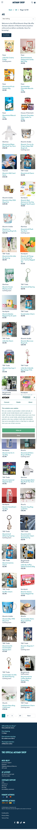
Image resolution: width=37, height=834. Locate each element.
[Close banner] (34, 397)
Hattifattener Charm (28, 706)
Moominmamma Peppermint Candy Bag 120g (27, 59)
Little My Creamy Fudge (8, 58)
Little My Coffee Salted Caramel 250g (28, 566)
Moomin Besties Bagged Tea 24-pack (9, 315)
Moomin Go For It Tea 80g (8, 454)
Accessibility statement (8, 789)
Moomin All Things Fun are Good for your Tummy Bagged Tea (28, 259)
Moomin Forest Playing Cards (7, 288)
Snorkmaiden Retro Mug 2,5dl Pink (27, 620)
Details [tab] (18, 402)
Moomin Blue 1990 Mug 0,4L (8, 620)
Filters (6, 35)
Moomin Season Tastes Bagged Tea (27, 593)
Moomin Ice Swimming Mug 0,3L (9, 230)
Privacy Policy (5, 815)
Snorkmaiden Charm (28, 314)
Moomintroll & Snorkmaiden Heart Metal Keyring (27, 536)
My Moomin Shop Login (8, 774)
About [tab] (30, 402)
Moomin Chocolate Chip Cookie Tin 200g (27, 117)
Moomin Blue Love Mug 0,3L (27, 342)
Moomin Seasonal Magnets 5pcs (8, 481)
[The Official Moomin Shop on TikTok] (21, 823)
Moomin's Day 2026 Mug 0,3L (9, 201)
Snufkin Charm (7, 592)
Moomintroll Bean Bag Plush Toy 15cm (9, 145)
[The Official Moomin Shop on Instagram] (18, 823)
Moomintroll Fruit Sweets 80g (8, 87)
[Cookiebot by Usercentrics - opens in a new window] (23, 397)
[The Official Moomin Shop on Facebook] (15, 823)
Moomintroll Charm (27, 173)
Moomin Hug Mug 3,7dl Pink (27, 508)
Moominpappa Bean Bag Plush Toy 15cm (28, 481)
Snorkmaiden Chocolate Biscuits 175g (27, 88)
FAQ (3, 782)
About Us (4, 786)
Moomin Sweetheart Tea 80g (9, 508)
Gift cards (4, 768)
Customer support (6, 762)
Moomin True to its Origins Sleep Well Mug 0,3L (27, 146)
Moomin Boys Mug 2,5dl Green (8, 706)
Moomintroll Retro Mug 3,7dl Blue (27, 454)
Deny (18, 435)
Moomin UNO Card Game (8, 174)
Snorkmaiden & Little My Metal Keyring (9, 676)
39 (20, 716)
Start (10, 10)
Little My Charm (7, 341)
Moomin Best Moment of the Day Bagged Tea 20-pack (28, 202)
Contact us (5, 784)
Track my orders (6, 776)
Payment (4, 764)
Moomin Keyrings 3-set (9, 369)
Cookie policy (5, 813)
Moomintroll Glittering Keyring (8, 535)
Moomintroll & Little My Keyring (9, 257)
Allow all (18, 430)
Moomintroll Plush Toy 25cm (27, 230)
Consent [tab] (6, 402)
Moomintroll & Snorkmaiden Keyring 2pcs (7, 648)
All (16, 10)
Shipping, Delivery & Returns (9, 766)
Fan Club (4, 787)
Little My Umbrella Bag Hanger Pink (27, 369)
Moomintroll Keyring (28, 287)
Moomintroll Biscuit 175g (9, 116)
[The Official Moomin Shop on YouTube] (24, 823)
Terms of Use (5, 818)
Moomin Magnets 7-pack (27, 647)
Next (29, 716)
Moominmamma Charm (7, 564)
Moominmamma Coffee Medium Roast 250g (26, 678)
